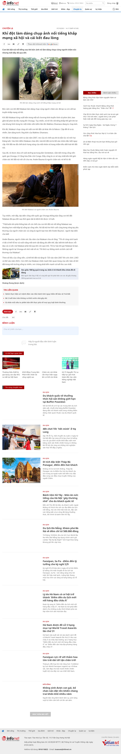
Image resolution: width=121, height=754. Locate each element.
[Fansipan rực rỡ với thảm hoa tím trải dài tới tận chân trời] (21, 665)
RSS (117, 9)
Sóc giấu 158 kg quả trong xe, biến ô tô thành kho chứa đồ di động (48, 271)
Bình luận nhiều (109, 93)
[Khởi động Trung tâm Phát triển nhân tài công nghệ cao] (31, 363)
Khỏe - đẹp (65, 9)
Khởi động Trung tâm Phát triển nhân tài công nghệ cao (30, 374)
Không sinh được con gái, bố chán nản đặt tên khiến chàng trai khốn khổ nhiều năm (60, 691)
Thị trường (22, 9)
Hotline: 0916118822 (76, 3)
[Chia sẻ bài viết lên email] (13, 44)
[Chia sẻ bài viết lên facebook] (4, 44)
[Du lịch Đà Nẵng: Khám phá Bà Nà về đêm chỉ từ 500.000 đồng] (21, 536)
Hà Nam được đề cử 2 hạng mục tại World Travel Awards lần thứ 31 (60, 628)
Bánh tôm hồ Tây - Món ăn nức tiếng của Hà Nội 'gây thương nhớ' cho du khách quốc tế (60, 498)
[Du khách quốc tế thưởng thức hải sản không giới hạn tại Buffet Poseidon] (21, 404)
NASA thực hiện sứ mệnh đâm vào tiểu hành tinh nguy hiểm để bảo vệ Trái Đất (37, 294)
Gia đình (44, 9)
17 (112, 108)
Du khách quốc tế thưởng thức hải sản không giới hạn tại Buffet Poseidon (59, 398)
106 (90, 136)
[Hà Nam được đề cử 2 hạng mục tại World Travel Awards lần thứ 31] (21, 633)
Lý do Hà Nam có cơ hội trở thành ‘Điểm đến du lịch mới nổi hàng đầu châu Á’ (59, 597)
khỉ (13, 317)
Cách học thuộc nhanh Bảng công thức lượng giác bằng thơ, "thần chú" (98, 107)
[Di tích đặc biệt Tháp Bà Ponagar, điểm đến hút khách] (21, 470)
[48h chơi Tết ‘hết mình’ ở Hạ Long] (21, 437)
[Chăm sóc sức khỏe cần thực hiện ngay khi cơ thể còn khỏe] (51, 363)
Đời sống (11, 9)
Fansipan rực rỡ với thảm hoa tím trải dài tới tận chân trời (60, 658)
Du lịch (46, 392)
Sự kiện (98, 9)
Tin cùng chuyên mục (13, 387)
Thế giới (34, 9)
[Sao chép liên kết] (18, 44)
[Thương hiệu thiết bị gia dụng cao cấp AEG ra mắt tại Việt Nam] (11, 363)
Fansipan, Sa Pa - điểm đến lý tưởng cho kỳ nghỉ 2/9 (60, 563)
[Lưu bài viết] (23, 44)
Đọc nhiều (92, 93)
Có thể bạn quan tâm (13, 353)
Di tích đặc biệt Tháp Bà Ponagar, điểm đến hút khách (60, 463)
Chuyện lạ (77, 9)
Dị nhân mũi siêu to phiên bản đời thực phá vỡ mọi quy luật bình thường (35, 302)
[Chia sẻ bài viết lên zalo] (9, 44)
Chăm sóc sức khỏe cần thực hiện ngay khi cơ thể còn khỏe (49, 374)
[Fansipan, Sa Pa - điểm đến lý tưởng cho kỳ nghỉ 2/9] (21, 569)
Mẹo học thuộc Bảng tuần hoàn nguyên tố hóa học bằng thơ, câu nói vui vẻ (100, 151)
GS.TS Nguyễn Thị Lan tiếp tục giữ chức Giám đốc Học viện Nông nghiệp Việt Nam (70, 377)
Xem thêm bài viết (40, 714)
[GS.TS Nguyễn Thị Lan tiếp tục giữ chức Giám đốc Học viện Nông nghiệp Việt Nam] (70, 363)
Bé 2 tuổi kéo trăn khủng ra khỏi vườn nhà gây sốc (26, 298)
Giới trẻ (54, 9)
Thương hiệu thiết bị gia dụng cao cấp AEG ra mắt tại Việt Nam (11, 374)
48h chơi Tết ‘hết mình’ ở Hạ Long (59, 430)
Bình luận (7, 312)
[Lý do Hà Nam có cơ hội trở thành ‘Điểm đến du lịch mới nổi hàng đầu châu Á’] (21, 602)
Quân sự (88, 9)
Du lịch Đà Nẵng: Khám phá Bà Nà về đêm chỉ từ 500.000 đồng (60, 530)
